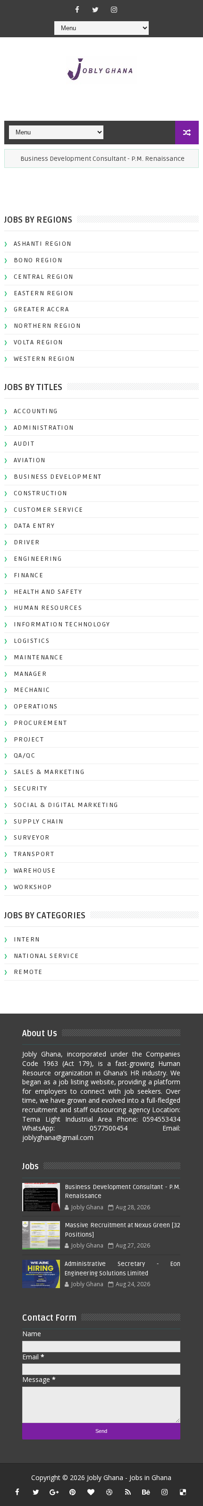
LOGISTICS (32, 641)
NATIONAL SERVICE (46, 956)
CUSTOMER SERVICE (49, 510)
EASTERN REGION (44, 293)
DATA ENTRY (34, 526)
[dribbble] (109, 1492)
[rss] (128, 1492)
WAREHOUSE (35, 870)
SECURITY (31, 788)
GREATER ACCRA (41, 309)
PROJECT (29, 739)
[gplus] (54, 1492)
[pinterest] (73, 1492)
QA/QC (25, 755)
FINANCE (29, 575)
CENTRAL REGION (44, 277)
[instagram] (114, 9)
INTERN (27, 939)
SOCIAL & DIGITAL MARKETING (66, 805)
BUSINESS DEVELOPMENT (58, 477)
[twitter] (95, 9)
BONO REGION (38, 260)
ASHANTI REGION (43, 244)
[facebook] (77, 9)
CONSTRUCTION (41, 493)
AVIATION (30, 460)
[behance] (146, 1492)
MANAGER (30, 674)
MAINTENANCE (39, 657)
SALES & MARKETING (49, 772)
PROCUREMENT (41, 723)
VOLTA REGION (38, 342)
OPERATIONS (36, 706)
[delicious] (183, 1492)
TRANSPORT (34, 854)
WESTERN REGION (44, 359)
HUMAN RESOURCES (48, 608)
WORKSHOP (33, 887)
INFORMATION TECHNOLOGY (62, 624)
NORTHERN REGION (47, 326)
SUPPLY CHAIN (39, 821)
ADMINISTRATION (44, 428)
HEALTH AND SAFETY (48, 592)
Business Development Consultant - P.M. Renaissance (95, 159)
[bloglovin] (91, 1492)
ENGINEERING (38, 559)
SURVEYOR (32, 837)
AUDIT (24, 444)
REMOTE (28, 972)
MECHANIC (32, 690)
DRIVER (27, 542)
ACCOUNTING (36, 411)
